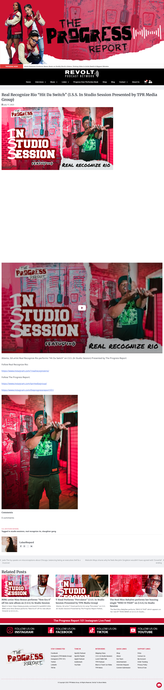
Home (28, 82)
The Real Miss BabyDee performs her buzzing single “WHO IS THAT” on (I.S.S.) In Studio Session (134, 602)
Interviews (39, 82)
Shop (105, 82)
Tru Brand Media (101, 682)
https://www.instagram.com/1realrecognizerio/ (25, 370)
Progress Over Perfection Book (85, 82)
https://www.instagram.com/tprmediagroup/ (24, 383)
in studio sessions (16, 531)
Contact (122, 82)
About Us (135, 82)
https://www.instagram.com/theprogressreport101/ (28, 390)
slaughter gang (49, 531)
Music (52, 82)
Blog (113, 82)
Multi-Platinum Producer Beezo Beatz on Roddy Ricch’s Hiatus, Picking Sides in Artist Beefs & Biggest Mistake (66, 66)
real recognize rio (33, 531)
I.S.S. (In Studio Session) (10, 529)
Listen (64, 82)
